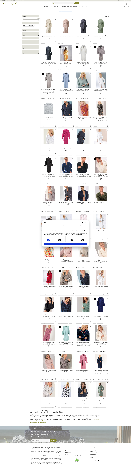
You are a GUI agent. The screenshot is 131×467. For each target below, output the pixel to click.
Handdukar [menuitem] (64, 6)
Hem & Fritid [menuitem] (46, 6)
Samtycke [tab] (50, 225)
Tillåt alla (80, 244)
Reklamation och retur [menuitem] (68, 452)
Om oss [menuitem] (66, 454)
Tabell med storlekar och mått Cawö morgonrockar (65, 11)
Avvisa (50, 244)
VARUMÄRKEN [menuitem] (69, 6)
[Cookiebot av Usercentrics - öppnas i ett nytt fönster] (82, 222)
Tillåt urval (65, 244)
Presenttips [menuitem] (75, 6)
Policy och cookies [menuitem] (67, 450)
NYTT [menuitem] (79, 6)
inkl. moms (127, 0)
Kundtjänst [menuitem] (66, 447)
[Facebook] (91, 461)
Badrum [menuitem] (51, 6)
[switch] (59, 240)
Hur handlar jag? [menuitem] (67, 448)
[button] (125, 6)
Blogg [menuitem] (86, 6)
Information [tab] (65, 225)
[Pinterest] (96, 461)
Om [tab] (81, 225)
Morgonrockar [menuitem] (57, 6)
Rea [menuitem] (82, 6)
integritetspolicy (44, 442)
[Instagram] (93, 461)
